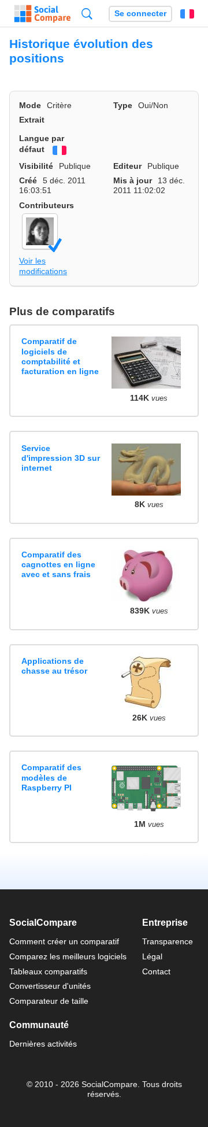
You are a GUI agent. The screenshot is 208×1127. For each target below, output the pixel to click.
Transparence (167, 941)
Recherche (86, 13)
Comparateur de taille (48, 1001)
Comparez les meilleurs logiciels (68, 956)
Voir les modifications (43, 265)
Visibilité (36, 166)
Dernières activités (43, 1043)
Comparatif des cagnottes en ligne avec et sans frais (58, 564)
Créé (28, 180)
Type (122, 105)
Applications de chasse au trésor (54, 665)
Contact (156, 971)
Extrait (31, 119)
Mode (30, 105)
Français (187, 14)
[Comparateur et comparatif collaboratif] (42, 14)
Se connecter (140, 13)
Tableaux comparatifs (48, 971)
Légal (152, 956)
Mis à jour (132, 180)
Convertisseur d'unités (50, 986)
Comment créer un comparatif (64, 941)
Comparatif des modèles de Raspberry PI (51, 777)
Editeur (127, 166)
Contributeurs (46, 205)
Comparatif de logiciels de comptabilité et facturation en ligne (60, 356)
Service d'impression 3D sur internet (60, 458)
